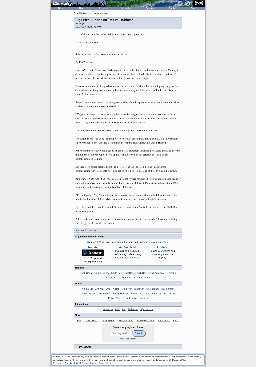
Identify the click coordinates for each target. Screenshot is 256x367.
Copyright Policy (72, 363)
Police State (114, 298)
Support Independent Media (89, 236)
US (133, 277)
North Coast (86, 273)
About (81, 8)
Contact (103, 8)
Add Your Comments (86, 230)
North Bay (116, 273)
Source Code (105, 363)
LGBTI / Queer (167, 293)
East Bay (128, 273)
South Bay (140, 273)
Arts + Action (113, 289)
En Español (152, 289)
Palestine (133, 309)
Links (176, 320)
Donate (194, 8)
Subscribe (126, 8)
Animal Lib (87, 289)
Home (61, 8)
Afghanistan (146, 309)
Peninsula (171, 273)
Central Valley (101, 273)
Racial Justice (130, 298)
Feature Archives (145, 320)
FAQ (79, 320)
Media (147, 293)
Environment (167, 289)
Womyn (144, 298)
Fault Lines (164, 320)
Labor (155, 293)
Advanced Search (128, 339)
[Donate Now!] (92, 252)
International (143, 277)
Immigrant (136, 293)
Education (139, 289)
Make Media (91, 320)
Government (104, 293)
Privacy (84, 363)
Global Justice (88, 293)
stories (164, 251)
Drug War (127, 289)
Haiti (117, 309)
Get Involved (108, 320)
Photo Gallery (126, 320)
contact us (133, 257)
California (125, 277)
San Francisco (156, 273)
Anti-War (99, 289)
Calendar (150, 8)
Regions (79, 267)
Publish (172, 8)
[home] (78, 3)
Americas (108, 309)
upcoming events (160, 254)
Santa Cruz (111, 277)
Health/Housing (121, 293)
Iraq (124, 309)
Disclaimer (58, 363)
